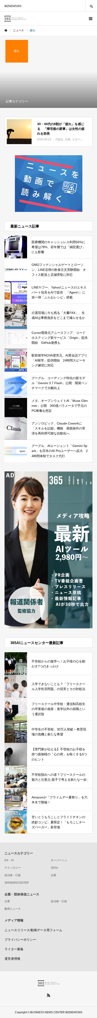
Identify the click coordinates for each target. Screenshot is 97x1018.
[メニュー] (90, 18)
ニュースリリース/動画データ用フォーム (33, 930)
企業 (53, 875)
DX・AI (9, 860)
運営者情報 (12, 958)
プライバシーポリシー (20, 939)
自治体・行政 (13, 875)
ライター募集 (14, 949)
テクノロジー (13, 867)
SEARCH (91, 6)
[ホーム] (6, 30)
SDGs (54, 867)
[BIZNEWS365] (15, 19)
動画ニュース (13, 908)
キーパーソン (59, 860)
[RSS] (48, 995)
